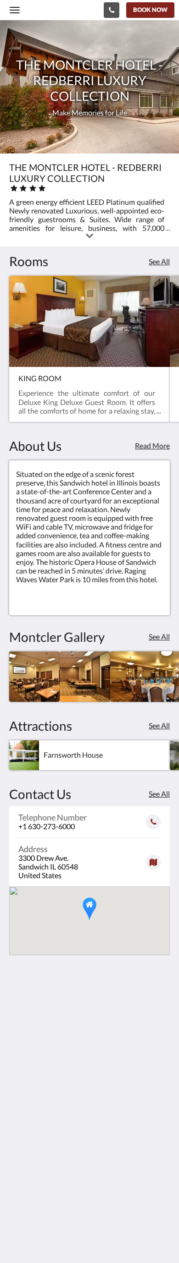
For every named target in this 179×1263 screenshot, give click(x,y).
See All (159, 261)
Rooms (20, 1155)
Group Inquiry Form (40, 1193)
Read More (152, 445)
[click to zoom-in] (34, 676)
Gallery (20, 1140)
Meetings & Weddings (44, 1147)
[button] (89, 909)
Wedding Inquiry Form (44, 1201)
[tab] (89, 1117)
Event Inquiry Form (39, 1208)
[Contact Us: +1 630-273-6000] (111, 10)
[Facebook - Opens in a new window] (18, 1089)
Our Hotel (25, 1132)
